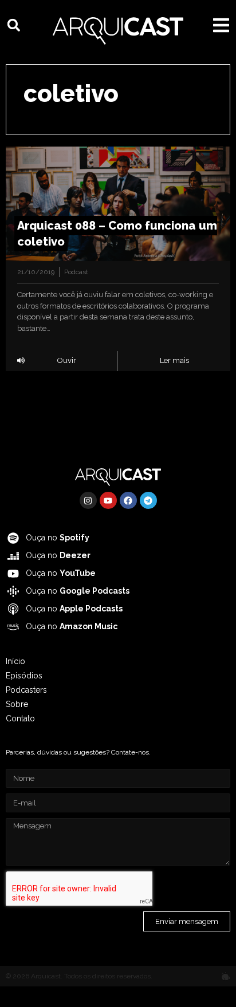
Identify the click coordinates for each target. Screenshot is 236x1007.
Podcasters (26, 689)
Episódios (24, 675)
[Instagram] (88, 500)
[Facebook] (128, 500)
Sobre (17, 704)
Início (15, 661)
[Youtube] (108, 500)
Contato (20, 718)
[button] (14, 25)
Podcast (76, 272)
